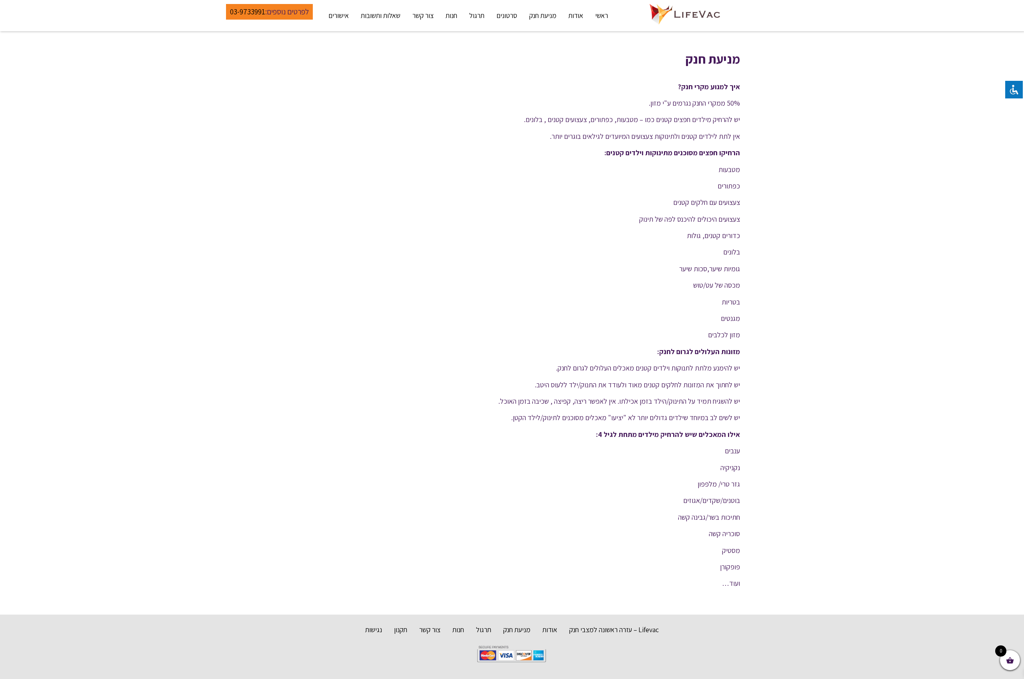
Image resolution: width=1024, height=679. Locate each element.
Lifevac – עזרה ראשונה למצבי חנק (614, 629)
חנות (451, 15)
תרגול (476, 15)
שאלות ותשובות (380, 15)
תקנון (400, 629)
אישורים (338, 15)
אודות (575, 15)
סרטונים (506, 15)
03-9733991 (247, 11)
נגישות (373, 629)
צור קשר (423, 15)
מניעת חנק (542, 15)
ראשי (601, 15)
